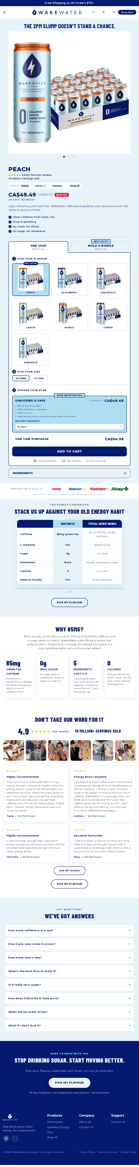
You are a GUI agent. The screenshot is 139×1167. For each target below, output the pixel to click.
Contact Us (86, 1127)
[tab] (64, 156)
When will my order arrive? (69, 1012)
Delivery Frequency (27, 421)
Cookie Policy (128, 1152)
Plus (50, 1132)
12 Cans (39, 378)
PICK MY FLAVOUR (69, 602)
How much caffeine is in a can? (69, 930)
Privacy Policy (87, 1152)
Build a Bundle (101, 245)
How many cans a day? (69, 958)
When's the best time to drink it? (69, 971)
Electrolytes (55, 1122)
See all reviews (69, 870)
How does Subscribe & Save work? (69, 998)
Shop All (52, 1137)
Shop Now (127, 12)
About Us (85, 1122)
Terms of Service (107, 1152)
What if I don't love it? (69, 1025)
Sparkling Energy (58, 1127)
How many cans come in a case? (69, 944)
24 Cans (21, 378)
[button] (4, 12)
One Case (38, 247)
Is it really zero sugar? (69, 985)
